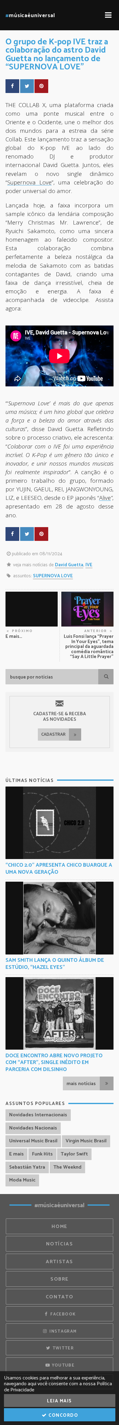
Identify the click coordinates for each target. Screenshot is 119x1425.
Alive (105, 497)
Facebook (62, 1314)
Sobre (59, 1279)
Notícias (59, 1244)
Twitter (62, 1348)
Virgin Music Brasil (86, 1141)
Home (59, 1226)
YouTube (62, 1365)
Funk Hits (42, 1154)
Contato (59, 1297)
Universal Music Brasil (33, 1141)
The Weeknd (67, 1167)
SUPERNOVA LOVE (53, 576)
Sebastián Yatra (27, 1167)
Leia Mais (59, 1401)
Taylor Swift (74, 1154)
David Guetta (69, 565)
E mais (16, 1154)
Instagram (62, 1331)
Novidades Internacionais (38, 1115)
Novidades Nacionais (33, 1128)
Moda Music (22, 1180)
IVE (88, 565)
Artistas (59, 1262)
